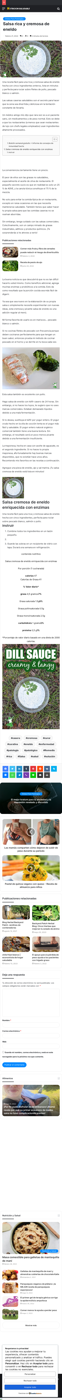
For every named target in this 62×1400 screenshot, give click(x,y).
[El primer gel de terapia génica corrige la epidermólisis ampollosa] (10, 1301)
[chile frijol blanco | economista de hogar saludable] (16, 944)
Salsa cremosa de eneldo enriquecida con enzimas (29, 149)
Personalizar (30, 1374)
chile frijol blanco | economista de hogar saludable (12, 957)
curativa (13, 744)
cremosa (32, 738)
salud (35, 756)
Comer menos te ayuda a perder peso (38, 1310)
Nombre (6, 1020)
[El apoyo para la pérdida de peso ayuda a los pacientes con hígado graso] (46, 944)
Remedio (50, 750)
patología (13, 750)
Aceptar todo (30, 1387)
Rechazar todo (30, 1380)
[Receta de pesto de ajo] (10, 265)
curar (47, 738)
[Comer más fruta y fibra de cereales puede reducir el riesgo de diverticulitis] (10, 252)
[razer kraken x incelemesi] (31, 1399)
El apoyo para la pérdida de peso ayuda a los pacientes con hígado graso (45, 957)
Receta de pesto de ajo (31, 262)
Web (4, 1042)
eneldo (29, 744)
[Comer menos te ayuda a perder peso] (10, 1314)
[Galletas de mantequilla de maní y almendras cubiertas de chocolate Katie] (10, 1275)
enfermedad (47, 744)
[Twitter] (12, 769)
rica (10, 756)
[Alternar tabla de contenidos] (53, 139)
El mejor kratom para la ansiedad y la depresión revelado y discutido (31, 801)
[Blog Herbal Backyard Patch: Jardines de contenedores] (16, 912)
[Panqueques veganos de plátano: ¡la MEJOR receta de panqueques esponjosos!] (10, 1288)
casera (16, 738)
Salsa (22, 756)
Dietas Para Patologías (14, 19)
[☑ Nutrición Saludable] (18, 8)
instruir (11, 152)
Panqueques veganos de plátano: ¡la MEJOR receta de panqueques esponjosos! (38, 1287)
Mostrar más (31, 1325)
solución (50, 756)
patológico (31, 750)
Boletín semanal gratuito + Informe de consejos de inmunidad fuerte (31, 144)
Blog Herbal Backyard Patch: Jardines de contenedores (12, 925)
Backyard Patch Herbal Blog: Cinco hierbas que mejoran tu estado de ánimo (46, 926)
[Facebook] (5, 769)
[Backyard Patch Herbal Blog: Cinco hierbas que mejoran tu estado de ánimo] (46, 913)
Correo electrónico (11, 1031)
